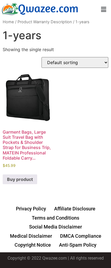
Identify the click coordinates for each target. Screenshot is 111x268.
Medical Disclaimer (31, 236)
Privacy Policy (31, 208)
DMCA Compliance (80, 236)
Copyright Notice (33, 245)
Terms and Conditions (55, 218)
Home (8, 21)
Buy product (20, 179)
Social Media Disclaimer (55, 227)
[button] (103, 9)
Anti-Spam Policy (77, 245)
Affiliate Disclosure (74, 208)
